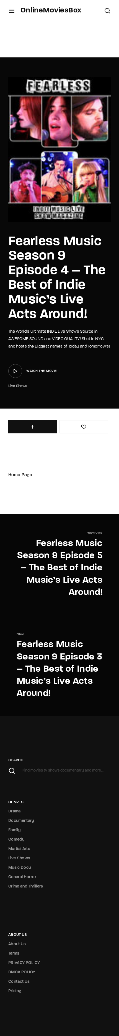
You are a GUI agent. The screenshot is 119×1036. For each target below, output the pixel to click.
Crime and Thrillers (25, 886)
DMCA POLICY (21, 972)
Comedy (16, 840)
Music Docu (19, 868)
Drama (14, 811)
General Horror (22, 877)
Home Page (20, 475)
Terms (14, 954)
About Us (17, 944)
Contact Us (19, 982)
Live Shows (17, 386)
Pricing (14, 991)
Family (14, 830)
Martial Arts (19, 849)
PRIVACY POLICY (24, 963)
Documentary (21, 821)
